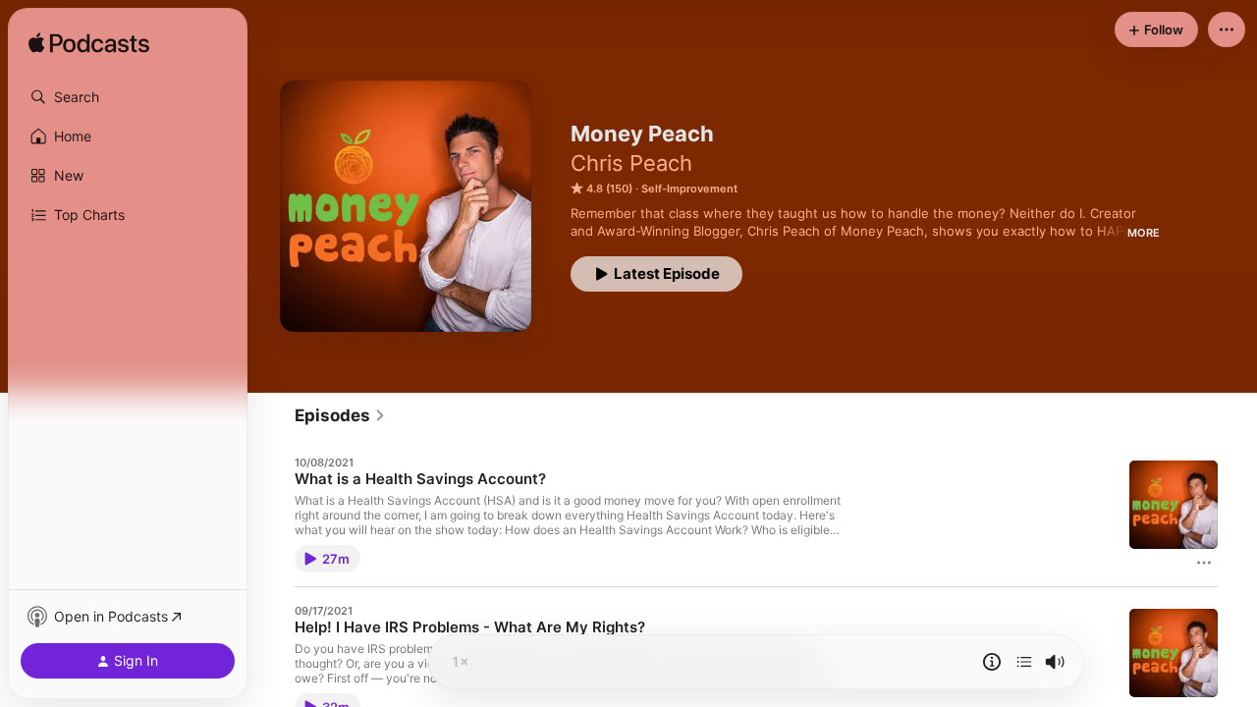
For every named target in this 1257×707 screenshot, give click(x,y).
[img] (88, 44)
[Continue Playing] (1024, 662)
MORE (1143, 233)
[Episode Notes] (992, 662)
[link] (340, 415)
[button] (128, 97)
